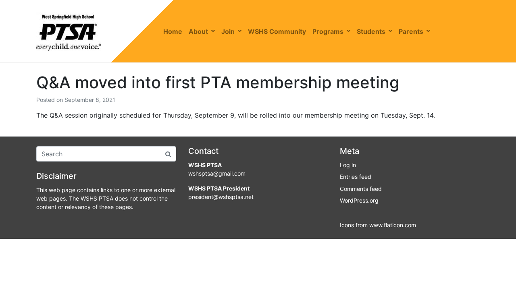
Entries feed (355, 176)
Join (228, 31)
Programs (327, 31)
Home (172, 31)
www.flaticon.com (392, 225)
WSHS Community (277, 31)
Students (371, 31)
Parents (411, 31)
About (198, 31)
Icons (347, 225)
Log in (348, 165)
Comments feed (361, 188)
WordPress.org (359, 200)
